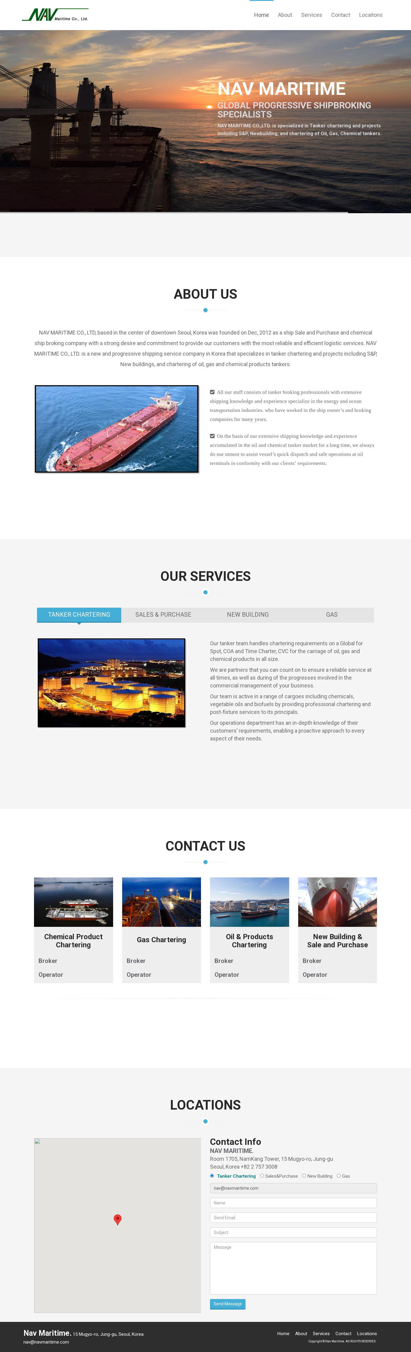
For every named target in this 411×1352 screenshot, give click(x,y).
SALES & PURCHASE (163, 614)
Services (311, 15)
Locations (367, 1333)
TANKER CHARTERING (79, 614)
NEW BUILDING (248, 614)
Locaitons (371, 15)
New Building (319, 1176)
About (285, 15)
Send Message (228, 1303)
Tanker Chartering (236, 1176)
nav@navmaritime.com (46, 1342)
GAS (332, 614)
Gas (346, 1176)
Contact (340, 15)
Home (261, 15)
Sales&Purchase (281, 1176)
